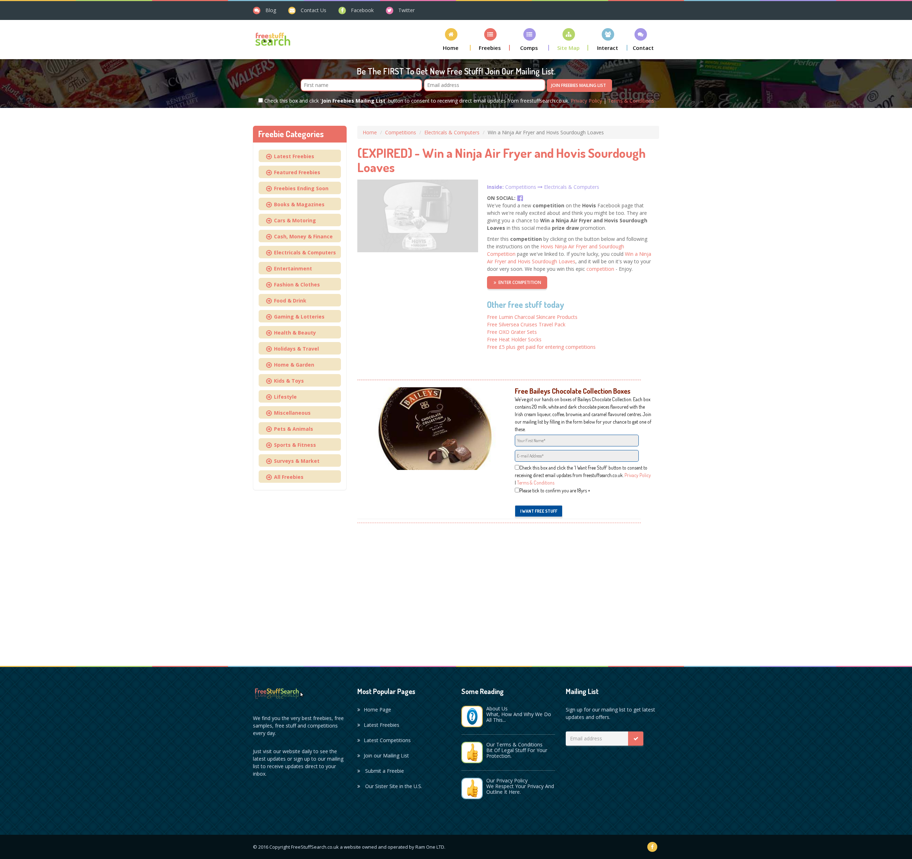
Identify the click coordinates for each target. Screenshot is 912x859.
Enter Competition (519, 282)
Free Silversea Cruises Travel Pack (526, 324)
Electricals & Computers (452, 132)
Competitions (400, 132)
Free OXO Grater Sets (512, 331)
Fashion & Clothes (295, 284)
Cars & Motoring (293, 220)
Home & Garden (292, 364)
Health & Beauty (293, 332)
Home (370, 132)
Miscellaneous (291, 412)
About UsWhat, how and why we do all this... (518, 714)
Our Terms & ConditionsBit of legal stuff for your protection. (516, 750)
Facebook (362, 10)
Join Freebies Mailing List (578, 85)
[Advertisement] (508, 591)
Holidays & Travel (295, 348)
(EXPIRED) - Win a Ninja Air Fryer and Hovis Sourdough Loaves (501, 160)
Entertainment (291, 268)
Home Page (377, 709)
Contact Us (313, 10)
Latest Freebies (292, 156)
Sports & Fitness (293, 444)
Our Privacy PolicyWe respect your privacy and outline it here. (520, 786)
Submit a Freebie (384, 770)
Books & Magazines (298, 204)
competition (600, 268)
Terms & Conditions (631, 100)
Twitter (406, 10)
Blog (270, 10)
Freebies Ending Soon (299, 188)
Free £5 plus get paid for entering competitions (541, 346)
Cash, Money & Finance (302, 236)
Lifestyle (284, 396)
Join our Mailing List (386, 755)
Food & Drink (288, 300)
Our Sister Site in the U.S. (393, 786)
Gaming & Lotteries (298, 316)
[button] (451, 39)
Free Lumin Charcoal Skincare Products (532, 317)
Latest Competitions (387, 740)
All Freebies (287, 477)
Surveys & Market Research (289, 462)
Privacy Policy (586, 100)
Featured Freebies (295, 172)
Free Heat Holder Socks (514, 339)
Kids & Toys (287, 380)
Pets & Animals (292, 428)
